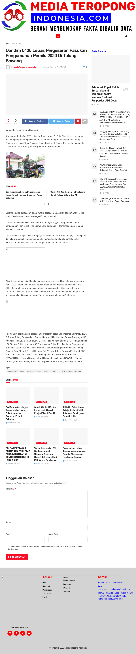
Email (9, 534)
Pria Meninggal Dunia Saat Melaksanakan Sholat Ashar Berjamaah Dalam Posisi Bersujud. (113, 167)
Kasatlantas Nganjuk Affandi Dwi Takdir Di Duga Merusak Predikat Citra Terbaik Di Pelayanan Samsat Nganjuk (113, 152)
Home (8, 43)
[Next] (49, 204)
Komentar (11, 488)
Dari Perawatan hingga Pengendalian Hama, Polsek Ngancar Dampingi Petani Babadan (24, 194)
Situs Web (53, 534)
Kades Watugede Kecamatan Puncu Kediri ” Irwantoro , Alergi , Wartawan (114, 199)
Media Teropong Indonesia (25, 67)
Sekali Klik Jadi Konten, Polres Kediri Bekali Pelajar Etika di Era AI (67, 193)
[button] (58, 36)
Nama (9, 522)
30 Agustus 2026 (13, 423)
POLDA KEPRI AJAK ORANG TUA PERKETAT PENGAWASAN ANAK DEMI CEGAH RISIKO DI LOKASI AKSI (18, 454)
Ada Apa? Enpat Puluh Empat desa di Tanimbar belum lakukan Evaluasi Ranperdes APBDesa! (105, 93)
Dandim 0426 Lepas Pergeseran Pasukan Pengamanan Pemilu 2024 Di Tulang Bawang (44, 371)
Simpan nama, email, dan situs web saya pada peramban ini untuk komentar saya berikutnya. (45, 548)
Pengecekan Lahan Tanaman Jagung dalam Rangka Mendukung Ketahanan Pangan (74, 452)
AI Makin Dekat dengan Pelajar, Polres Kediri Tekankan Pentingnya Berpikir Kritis (74, 412)
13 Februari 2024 (47, 67)
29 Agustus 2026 (13, 464)
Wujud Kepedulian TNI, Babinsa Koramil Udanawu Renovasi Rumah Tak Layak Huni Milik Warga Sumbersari (45, 454)
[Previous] (44, 204)
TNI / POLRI (16, 43)
